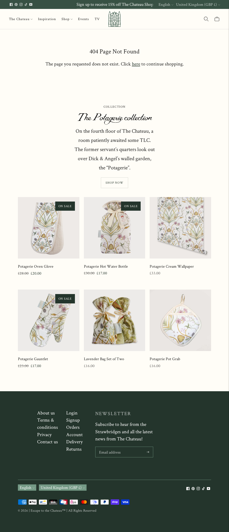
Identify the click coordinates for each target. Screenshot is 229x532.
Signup (73, 420)
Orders (73, 427)
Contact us (47, 441)
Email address (110, 447)
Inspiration (47, 19)
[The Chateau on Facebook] (11, 4)
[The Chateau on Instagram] (21, 4)
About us (46, 413)
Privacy (44, 434)
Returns (74, 449)
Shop (65, 19)
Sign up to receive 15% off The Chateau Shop (114, 4)
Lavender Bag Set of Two (104, 358)
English (164, 4)
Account (74, 434)
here (136, 64)
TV (97, 19)
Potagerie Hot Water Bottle (106, 266)
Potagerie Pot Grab (165, 358)
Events (83, 19)
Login (72, 413)
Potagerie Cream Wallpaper (172, 266)
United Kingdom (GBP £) (196, 4)
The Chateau (19, 19)
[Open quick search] (206, 19)
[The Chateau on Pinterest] (16, 4)
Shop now (114, 183)
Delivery (74, 441)
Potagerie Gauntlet (33, 358)
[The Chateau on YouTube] (30, 4)
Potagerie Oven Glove (35, 266)
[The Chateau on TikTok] (26, 4)
